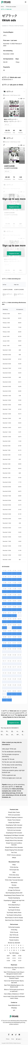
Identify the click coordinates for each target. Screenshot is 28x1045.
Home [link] (2, 6)
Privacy (7, 1039)
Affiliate (14, 857)
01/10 (19, 958)
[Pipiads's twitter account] (12, 1034)
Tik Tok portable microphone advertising (10, 755)
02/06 (14, 955)
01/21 (8, 958)
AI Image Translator (14, 887)
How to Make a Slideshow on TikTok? (14, 994)
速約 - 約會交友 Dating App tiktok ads (14, 731)
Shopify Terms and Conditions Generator (14, 844)
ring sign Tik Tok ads (8, 759)
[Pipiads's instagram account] (19, 1034)
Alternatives (14, 882)
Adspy (14, 864)
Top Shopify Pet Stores (14, 910)
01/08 (14, 960)
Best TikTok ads (14, 935)
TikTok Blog (14, 930)
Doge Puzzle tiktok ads (8, 734)
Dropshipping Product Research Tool (14, 895)
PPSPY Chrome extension (14, 855)
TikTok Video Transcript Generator (14, 880)
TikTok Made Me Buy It (14, 905)
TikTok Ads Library (14, 875)
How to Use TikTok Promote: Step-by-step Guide (14, 981)
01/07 (19, 960)
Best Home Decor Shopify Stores (14, 920)
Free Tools (14, 852)
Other (23, 950)
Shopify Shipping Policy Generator (14, 850)
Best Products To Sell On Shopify (14, 917)
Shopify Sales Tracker (14, 812)
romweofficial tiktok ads (19, 731)
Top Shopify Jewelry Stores (14, 912)
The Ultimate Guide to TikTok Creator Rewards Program (14, 977)
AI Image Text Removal (14, 890)
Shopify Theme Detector (14, 820)
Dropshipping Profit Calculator (14, 833)
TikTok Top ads (14, 932)
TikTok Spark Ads (14, 870)
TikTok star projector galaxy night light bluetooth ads (13, 771)
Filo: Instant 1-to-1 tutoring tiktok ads (8, 731)
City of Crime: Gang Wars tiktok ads (3, 731)
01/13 (14, 958)
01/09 (8, 960)
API (14, 1010)
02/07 (8, 955)
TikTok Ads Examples (14, 927)
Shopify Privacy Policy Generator (14, 838)
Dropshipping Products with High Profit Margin (14, 901)
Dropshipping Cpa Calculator (14, 827)
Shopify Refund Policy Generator (14, 840)
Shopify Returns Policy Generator (14, 847)
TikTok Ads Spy (14, 867)
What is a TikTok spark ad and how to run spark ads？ (14, 990)
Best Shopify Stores (14, 907)
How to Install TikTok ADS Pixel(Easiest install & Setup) (14, 997)
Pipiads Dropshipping (14, 898)
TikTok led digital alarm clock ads (12, 778)
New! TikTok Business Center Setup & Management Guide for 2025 (14, 973)
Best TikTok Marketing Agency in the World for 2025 (14, 986)
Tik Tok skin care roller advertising (12, 762)
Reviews (14, 885)
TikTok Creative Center (14, 877)
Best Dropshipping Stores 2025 (14, 893)
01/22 (19, 955)
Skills (14, 872)
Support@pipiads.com (14, 1005)
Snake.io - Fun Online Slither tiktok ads (3, 734)
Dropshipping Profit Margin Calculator (14, 835)
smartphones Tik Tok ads (9, 767)
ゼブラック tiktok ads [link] (6, 9)
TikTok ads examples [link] (11, 6)
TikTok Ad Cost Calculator (14, 830)
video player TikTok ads (9, 749)
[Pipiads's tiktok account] (16, 1034)
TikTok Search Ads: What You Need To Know (14, 968)
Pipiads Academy (14, 940)
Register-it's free (14, 207)
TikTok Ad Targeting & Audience (14, 817)
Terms (12, 1039)
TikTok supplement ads (9, 775)
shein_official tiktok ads (14, 734)
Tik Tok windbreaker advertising (11, 752)
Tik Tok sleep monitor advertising (12, 765)
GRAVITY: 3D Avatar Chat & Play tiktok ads (24, 734)
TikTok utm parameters (14, 815)
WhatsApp (14, 1008)
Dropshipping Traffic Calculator (14, 825)
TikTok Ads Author (14, 937)
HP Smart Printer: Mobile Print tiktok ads (19, 734)
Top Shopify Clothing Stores (14, 915)
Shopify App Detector (14, 822)
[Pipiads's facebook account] (9, 1034)
